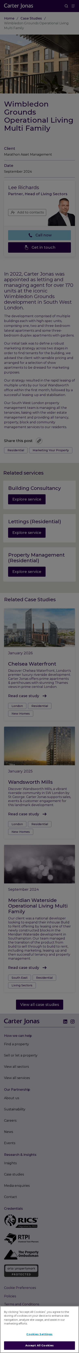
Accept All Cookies (39, 1345)
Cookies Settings (39, 1334)
